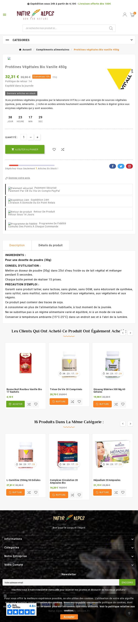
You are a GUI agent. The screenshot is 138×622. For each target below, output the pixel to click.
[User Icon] (125, 15)
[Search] (111, 28)
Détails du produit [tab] (51, 245)
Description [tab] (17, 245)
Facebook (112, 166)
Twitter (121, 166)
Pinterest (129, 166)
